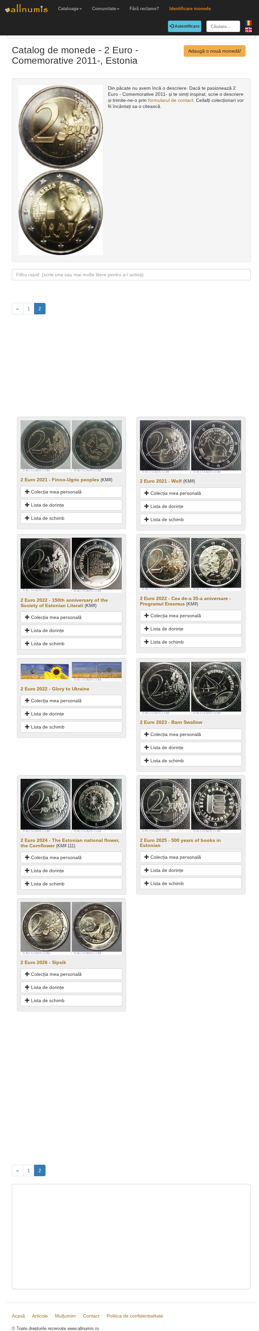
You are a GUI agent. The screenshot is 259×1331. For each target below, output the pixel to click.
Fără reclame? (144, 8)
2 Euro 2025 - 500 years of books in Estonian (180, 843)
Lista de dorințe (47, 505)
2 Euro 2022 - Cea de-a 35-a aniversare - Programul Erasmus (185, 601)
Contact (91, 1316)
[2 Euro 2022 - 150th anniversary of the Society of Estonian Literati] (45, 564)
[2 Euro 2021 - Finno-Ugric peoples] (45, 446)
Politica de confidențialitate (135, 1316)
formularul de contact (170, 100)
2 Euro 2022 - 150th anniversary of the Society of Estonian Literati (64, 602)
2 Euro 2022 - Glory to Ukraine (55, 688)
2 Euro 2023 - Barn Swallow (171, 722)
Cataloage (68, 8)
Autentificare (187, 26)
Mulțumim (65, 1316)
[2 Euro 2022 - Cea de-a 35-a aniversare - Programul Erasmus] (165, 564)
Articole (40, 1316)
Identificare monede (190, 8)
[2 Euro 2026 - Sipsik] (45, 928)
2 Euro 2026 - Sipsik (43, 962)
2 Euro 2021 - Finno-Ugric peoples (60, 479)
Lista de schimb (47, 518)
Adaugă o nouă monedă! (214, 51)
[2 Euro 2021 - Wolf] (165, 446)
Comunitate (104, 8)
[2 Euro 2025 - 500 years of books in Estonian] (165, 805)
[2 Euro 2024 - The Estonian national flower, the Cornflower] (45, 805)
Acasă (18, 1316)
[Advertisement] (131, 369)
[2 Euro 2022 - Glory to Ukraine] (45, 671)
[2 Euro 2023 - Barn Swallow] (165, 687)
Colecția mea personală (56, 491)
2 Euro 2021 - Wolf (161, 481)
